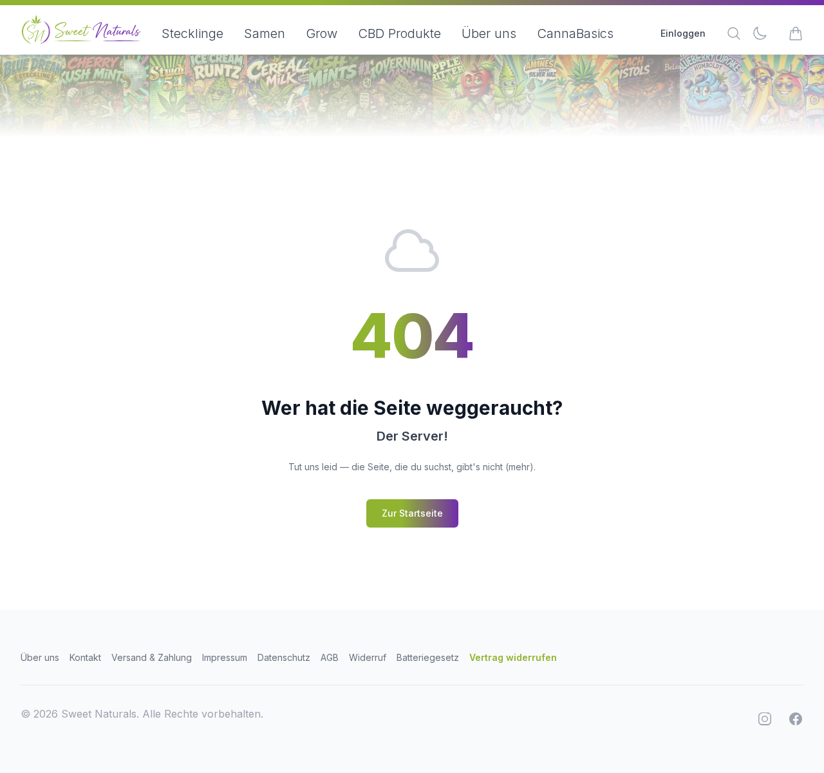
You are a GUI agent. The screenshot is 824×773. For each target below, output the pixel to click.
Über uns (489, 33)
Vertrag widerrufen (513, 657)
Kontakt (85, 657)
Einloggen (683, 33)
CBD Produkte (399, 33)
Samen (264, 33)
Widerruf (367, 657)
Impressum (224, 657)
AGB (330, 657)
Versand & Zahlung (151, 657)
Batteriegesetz (428, 657)
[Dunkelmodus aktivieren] (759, 33)
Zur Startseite (412, 513)
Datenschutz (284, 657)
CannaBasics (575, 33)
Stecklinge (192, 33)
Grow (321, 33)
